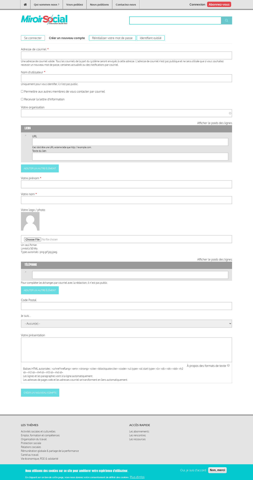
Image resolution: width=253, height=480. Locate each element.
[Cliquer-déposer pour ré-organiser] (25, 136)
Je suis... (26, 316)
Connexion (197, 4)
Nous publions (99, 4)
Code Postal (28, 300)
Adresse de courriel (33, 49)
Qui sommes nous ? (46, 4)
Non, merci (217, 470)
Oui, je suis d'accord (193, 470)
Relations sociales (31, 447)
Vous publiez (74, 4)
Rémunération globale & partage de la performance (50, 450)
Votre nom (28, 194)
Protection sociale (31, 443)
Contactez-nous (126, 4)
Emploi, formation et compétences (40, 435)
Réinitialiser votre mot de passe (112, 38)
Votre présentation (33, 335)
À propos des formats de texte (206, 366)
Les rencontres (137, 435)
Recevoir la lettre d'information (44, 99)
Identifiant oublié (151, 38)
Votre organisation (32, 107)
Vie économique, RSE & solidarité (39, 458)
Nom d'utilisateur (32, 72)
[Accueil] (38, 20)
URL (34, 136)
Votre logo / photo (33, 210)
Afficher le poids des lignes (214, 123)
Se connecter (33, 38)
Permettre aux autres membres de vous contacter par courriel (64, 91)
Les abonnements (139, 431)
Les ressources (137, 439)
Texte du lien (39, 150)
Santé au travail (30, 454)
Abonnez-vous (219, 4)
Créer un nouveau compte (68, 38)
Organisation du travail (34, 439)
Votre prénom (30, 178)
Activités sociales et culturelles (38, 431)
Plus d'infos (137, 477)
